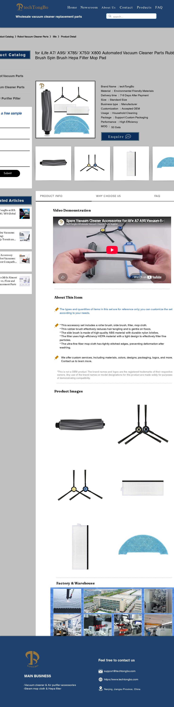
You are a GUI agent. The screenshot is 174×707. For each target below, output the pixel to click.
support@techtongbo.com (120, 671)
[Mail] (100, 671)
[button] (80, 426)
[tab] (64, 196)
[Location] (100, 688)
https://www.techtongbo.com (121, 679)
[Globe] (100, 679)
